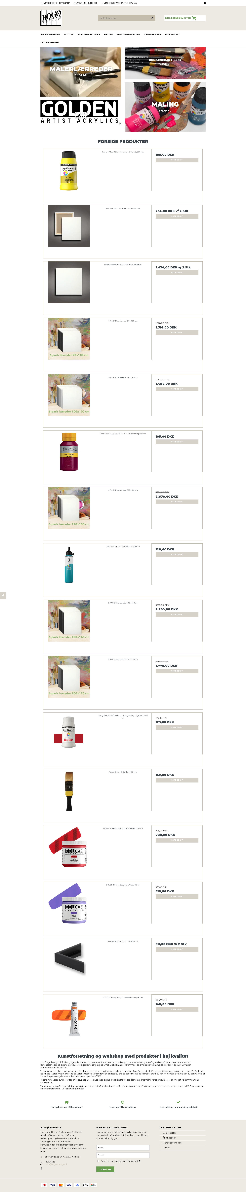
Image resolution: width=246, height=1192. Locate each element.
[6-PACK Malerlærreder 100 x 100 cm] (69, 399)
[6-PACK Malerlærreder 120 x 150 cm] (69, 512)
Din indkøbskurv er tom (178, 18)
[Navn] (122, 1147)
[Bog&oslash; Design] (51, 18)
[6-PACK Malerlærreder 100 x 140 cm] (69, 625)
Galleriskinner (49, 42)
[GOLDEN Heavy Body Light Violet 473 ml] (69, 907)
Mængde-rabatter (128, 34)
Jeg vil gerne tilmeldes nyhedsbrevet (125, 1161)
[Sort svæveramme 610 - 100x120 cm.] (69, 963)
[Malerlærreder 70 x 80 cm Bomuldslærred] (69, 230)
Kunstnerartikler (89, 34)
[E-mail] (122, 1155)
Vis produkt (177, 160)
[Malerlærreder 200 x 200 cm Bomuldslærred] (69, 287)
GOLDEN (68, 34)
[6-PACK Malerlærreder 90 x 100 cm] (69, 343)
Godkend (105, 1169)
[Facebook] (3, 595)
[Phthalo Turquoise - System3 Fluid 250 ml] (69, 569)
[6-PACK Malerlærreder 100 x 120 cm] (69, 681)
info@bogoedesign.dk (56, 1164)
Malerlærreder (50, 34)
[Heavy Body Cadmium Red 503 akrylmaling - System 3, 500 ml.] (69, 738)
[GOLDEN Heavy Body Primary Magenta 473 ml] (69, 850)
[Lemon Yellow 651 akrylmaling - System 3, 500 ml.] (69, 174)
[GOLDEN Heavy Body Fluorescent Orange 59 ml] (69, 1020)
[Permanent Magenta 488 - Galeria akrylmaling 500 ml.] (69, 456)
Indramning (172, 34)
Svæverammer (152, 34)
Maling (108, 34)
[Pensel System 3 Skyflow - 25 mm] (69, 794)
